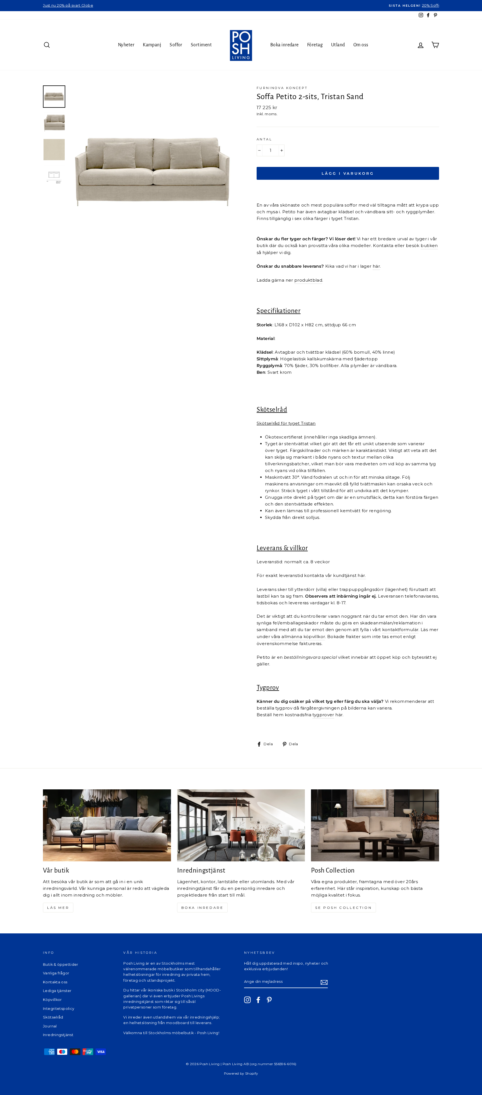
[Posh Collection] (375, 825)
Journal (50, 1026)
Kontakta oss (55, 982)
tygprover (323, 714)
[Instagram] (247, 999)
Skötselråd (53, 1017)
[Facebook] (258, 999)
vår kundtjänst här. (345, 575)
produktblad (308, 280)
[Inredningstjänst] (241, 825)
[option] (241, 5)
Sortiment (201, 44)
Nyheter (126, 44)
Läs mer (58, 907)
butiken (429, 245)
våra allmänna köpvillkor (298, 636)
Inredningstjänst (58, 1035)
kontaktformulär (400, 629)
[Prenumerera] (324, 982)
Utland (338, 44)
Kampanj (152, 44)
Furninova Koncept (282, 88)
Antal (264, 139)
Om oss (360, 44)
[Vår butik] (107, 825)
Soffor (176, 44)
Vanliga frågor (56, 973)
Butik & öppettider (60, 964)
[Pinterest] (269, 999)
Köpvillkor (52, 1000)
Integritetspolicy (58, 1009)
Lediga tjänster (57, 991)
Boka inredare (284, 44)
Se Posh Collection (343, 907)
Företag (315, 44)
